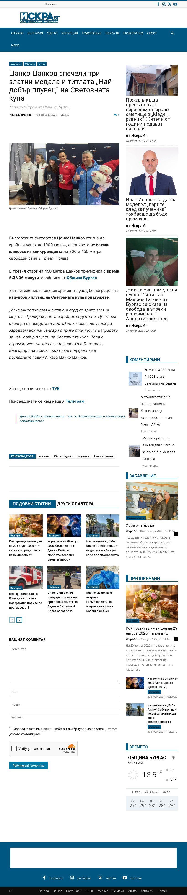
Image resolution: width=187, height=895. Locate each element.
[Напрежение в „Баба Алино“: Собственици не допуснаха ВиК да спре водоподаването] (102, 525)
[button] (172, 33)
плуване (83, 456)
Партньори (73, 891)
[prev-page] (12, 620)
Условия (102, 891)
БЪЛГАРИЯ (35, 33)
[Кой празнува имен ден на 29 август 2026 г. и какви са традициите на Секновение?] (26, 525)
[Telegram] (115, 131)
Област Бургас (63, 456)
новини (44, 456)
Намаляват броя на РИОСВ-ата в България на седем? (160, 376)
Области (30, 63)
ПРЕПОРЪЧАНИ (144, 578)
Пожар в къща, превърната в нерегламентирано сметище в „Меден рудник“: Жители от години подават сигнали (148, 114)
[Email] (81, 131)
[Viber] (104, 131)
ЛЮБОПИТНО (133, 33)
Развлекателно (135, 517)
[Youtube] (175, 4)
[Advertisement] (64, 223)
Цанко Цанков (103, 456)
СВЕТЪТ (52, 33)
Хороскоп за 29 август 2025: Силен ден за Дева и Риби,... (163, 683)
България (15, 63)
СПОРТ (152, 33)
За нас (57, 891)
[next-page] (19, 620)
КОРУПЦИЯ (70, 33)
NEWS (15, 45)
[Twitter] (169, 4)
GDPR (89, 891)
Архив (132, 891)
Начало (44, 891)
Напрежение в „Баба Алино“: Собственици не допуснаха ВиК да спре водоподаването (162, 714)
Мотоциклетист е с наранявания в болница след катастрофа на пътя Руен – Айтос (156, 411)
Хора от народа (140, 525)
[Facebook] (158, 4)
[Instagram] (163, 4)
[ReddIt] (69, 131)
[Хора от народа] (152, 501)
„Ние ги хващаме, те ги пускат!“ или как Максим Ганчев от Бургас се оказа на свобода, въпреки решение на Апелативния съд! (151, 304)
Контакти (147, 891)
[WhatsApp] (92, 131)
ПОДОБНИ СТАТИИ (32, 503)
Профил (50, 4)
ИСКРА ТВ (112, 33)
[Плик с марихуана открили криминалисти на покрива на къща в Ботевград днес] (102, 577)
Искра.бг (131, 531)
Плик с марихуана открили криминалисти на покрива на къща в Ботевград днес (99, 602)
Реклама (118, 891)
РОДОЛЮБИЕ (91, 33)
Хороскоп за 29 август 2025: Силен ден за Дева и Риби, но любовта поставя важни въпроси (63, 550)
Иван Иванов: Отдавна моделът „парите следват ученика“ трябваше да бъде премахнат (151, 209)
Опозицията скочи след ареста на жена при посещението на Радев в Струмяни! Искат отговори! (62, 602)
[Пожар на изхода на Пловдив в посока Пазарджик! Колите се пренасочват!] (26, 578)
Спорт (42, 63)
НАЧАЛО (17, 33)
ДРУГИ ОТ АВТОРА (75, 503)
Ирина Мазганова (20, 114)
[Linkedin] (58, 131)
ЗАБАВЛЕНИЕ (142, 475)
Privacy (162, 891)
